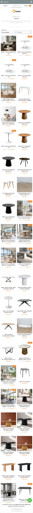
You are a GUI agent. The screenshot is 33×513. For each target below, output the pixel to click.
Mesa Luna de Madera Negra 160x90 (24, 476)
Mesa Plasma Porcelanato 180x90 (8, 335)
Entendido (16, 509)
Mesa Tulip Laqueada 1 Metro (24, 52)
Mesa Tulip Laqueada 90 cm (8, 76)
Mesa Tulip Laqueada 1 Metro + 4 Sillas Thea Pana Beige (8, 264)
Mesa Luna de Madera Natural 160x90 (8, 476)
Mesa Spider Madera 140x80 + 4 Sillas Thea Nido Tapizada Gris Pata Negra (8, 406)
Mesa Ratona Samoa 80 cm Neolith (25, 170)
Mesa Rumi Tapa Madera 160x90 (24, 311)
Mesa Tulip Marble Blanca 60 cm (8, 311)
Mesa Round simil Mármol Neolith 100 (24, 241)
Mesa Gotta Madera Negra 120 (8, 170)
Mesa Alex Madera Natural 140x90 (24, 453)
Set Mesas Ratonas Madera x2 (8, 194)
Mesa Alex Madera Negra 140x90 (8, 453)
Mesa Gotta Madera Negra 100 (8, 217)
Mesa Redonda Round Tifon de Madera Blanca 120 (24, 288)
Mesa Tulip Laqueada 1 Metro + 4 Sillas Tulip (8, 241)
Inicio (14, 16)
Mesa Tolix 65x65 (24, 381)
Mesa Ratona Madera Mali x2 (24, 335)
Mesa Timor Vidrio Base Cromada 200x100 (8, 288)
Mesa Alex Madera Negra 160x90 (24, 429)
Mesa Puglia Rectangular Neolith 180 (8, 358)
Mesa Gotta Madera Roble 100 (24, 147)
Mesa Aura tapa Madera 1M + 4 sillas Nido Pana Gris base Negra (8, 500)
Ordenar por (4, 30)
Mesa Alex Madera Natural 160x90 (8, 429)
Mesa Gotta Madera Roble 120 (24, 123)
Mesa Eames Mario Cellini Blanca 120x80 (24, 99)
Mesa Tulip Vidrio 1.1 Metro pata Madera (8, 123)
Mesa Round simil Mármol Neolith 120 (24, 358)
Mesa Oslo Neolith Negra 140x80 (24, 500)
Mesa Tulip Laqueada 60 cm (8, 147)
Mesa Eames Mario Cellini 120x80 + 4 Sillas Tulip (8, 99)
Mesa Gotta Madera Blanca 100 (24, 264)
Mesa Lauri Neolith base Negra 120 (24, 406)
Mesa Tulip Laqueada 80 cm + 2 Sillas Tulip (24, 217)
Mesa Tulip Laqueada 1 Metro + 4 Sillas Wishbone (8, 382)
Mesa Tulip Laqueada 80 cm (8, 52)
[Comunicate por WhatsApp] (30, 500)
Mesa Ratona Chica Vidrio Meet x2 (25, 194)
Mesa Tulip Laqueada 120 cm (24, 76)
